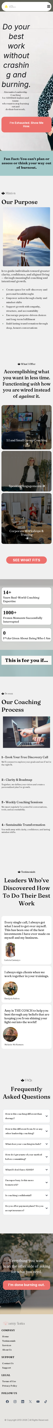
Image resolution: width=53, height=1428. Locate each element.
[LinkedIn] (22, 1401)
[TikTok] (45, 1401)
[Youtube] (38, 1401)
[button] (48, 6)
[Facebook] (7, 1401)
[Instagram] (15, 1401)
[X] (30, 1401)
